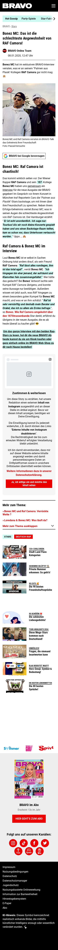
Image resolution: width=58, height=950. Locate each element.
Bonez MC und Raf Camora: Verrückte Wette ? (25, 513)
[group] (27, 18)
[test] (18, 851)
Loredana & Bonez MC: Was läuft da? (25, 520)
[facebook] (34, 843)
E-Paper (7, 903)
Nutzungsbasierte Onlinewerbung (21, 889)
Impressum (9, 867)
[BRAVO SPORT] (47, 748)
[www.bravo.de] (17, 5)
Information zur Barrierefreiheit (20, 894)
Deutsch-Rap (23, 536)
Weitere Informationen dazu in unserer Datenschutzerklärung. (29, 473)
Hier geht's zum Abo (29, 818)
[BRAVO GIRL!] (29, 748)
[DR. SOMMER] (11, 748)
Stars (14, 26)
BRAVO (6, 26)
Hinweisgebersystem (14, 898)
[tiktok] (24, 843)
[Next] (52, 18)
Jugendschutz (11, 885)
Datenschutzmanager (15, 880)
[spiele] (29, 851)
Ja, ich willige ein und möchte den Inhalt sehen (29, 483)
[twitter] (45, 843)
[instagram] (13, 843)
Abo (5, 907)
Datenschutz (10, 876)
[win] (40, 851)
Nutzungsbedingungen (15, 871)
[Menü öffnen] (53, 6)
